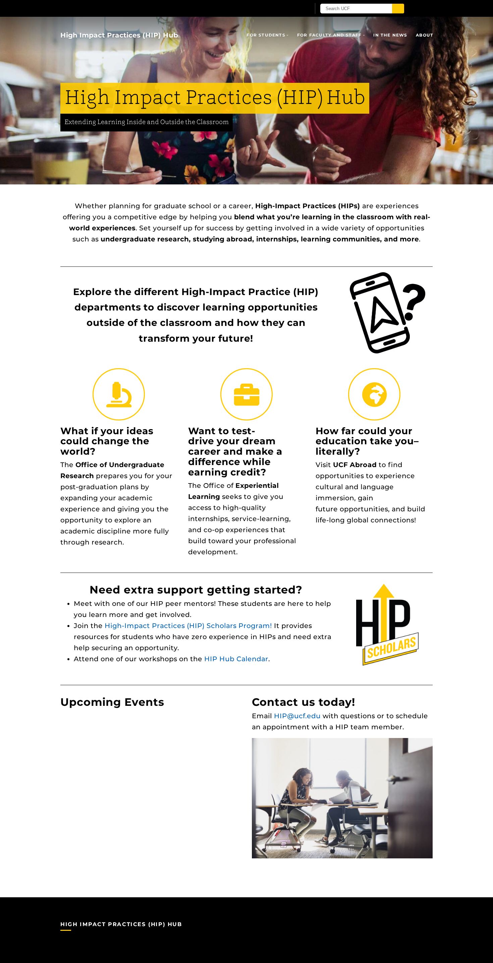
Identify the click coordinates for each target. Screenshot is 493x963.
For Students (265, 35)
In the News (390, 35)
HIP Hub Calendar (236, 659)
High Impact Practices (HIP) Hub (119, 35)
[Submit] (398, 8)
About (424, 35)
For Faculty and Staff (329, 35)
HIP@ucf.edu (297, 716)
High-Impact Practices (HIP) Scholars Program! (188, 626)
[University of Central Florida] (138, 8)
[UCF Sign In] (289, 8)
